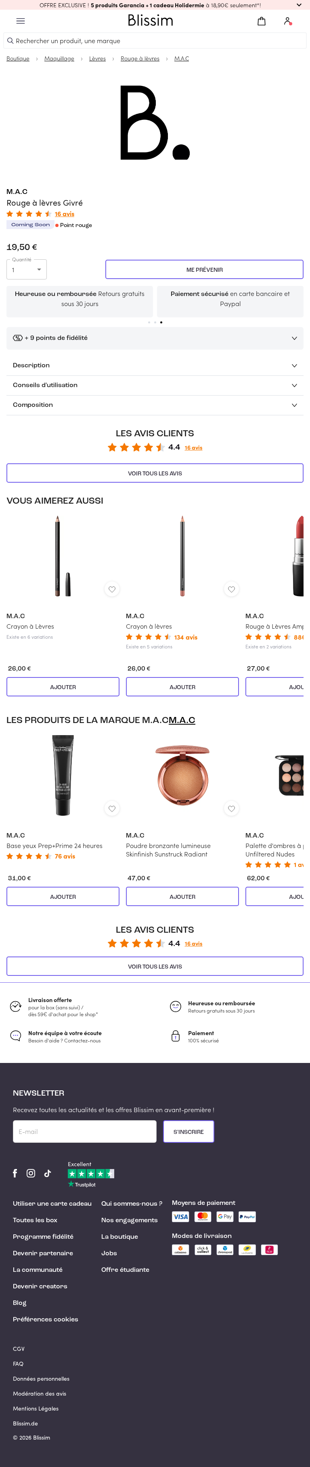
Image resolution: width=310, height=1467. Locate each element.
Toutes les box (35, 1220)
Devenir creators (40, 1287)
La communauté (38, 1270)
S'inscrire (189, 1132)
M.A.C (16, 192)
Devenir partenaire (43, 1253)
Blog (20, 1303)
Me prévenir (204, 270)
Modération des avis (39, 1393)
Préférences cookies (45, 1320)
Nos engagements (129, 1220)
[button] (155, 5)
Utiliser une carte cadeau (52, 1204)
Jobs (109, 1253)
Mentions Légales (36, 1408)
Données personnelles (41, 1378)
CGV (19, 1348)
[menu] (20, 21)
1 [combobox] (13, 269)
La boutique (119, 1237)
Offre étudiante (125, 1270)
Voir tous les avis (155, 474)
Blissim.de (25, 1423)
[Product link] (62, 578)
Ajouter (63, 687)
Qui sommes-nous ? (131, 1204)
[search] (10, 41)
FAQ (18, 1363)
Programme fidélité (43, 1237)
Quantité (21, 259)
